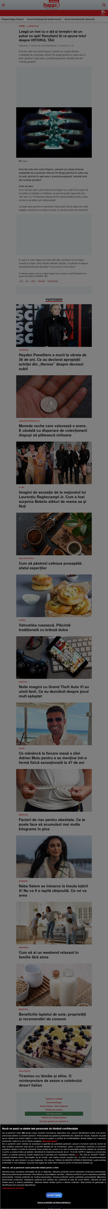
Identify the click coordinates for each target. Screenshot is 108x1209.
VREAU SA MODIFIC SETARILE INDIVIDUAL (54, 1202)
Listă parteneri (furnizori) (13, 1188)
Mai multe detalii (50, 1141)
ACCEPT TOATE (54, 1195)
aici (77, 1154)
